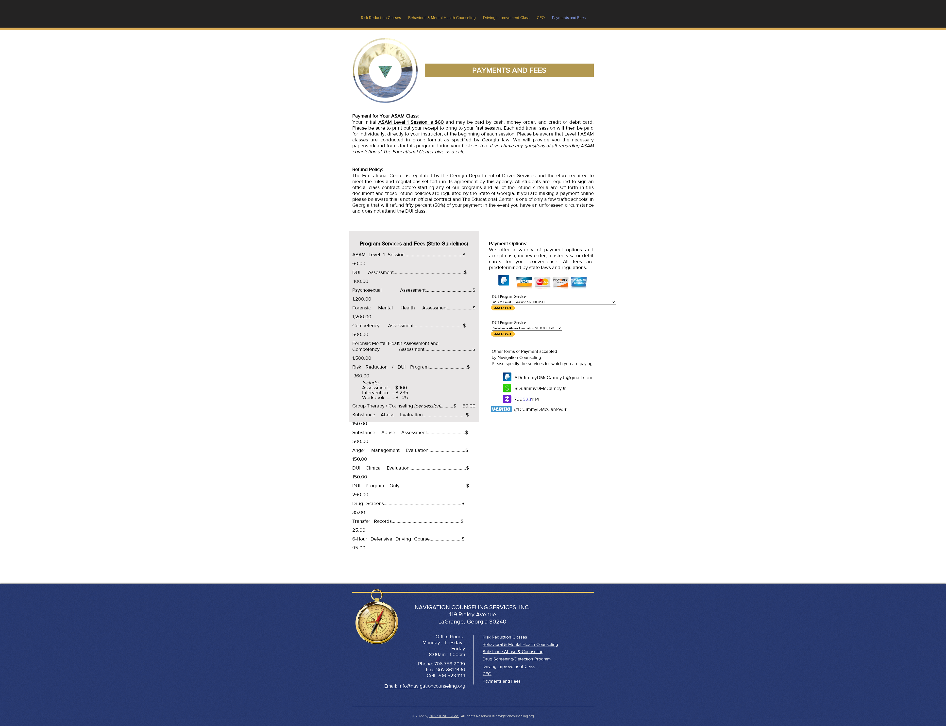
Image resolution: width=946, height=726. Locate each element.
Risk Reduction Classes (505, 637)
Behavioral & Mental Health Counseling (520, 644)
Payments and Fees (502, 681)
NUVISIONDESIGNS (444, 716)
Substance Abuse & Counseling (513, 651)
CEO (487, 673)
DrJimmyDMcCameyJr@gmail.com (555, 377)
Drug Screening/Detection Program (517, 659)
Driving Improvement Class (509, 666)
